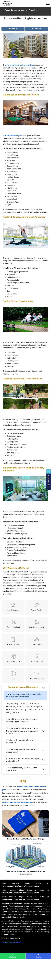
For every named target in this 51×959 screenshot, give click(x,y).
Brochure (14, 29)
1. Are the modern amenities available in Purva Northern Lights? (23, 695)
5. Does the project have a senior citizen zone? (21, 750)
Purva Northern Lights (12, 136)
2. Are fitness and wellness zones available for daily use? (21, 720)
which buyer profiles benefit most (17, 802)
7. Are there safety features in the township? (21, 769)
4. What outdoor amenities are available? (20, 741)
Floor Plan (37, 29)
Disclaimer (17, 942)
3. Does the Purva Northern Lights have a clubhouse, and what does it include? (22, 731)
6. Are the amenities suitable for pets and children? (23, 759)
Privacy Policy (6, 942)
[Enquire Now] (48, 479)
